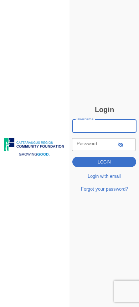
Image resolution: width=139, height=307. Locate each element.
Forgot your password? (104, 189)
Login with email (104, 176)
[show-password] (120, 144)
